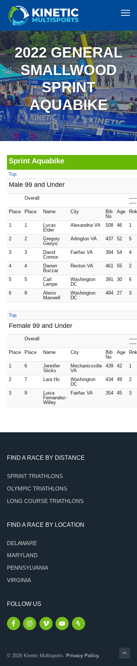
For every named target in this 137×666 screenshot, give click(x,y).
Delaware (22, 543)
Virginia (19, 580)
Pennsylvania (27, 568)
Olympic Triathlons (37, 488)
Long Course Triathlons (45, 501)
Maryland (22, 555)
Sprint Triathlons (35, 476)
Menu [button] (117, 13)
